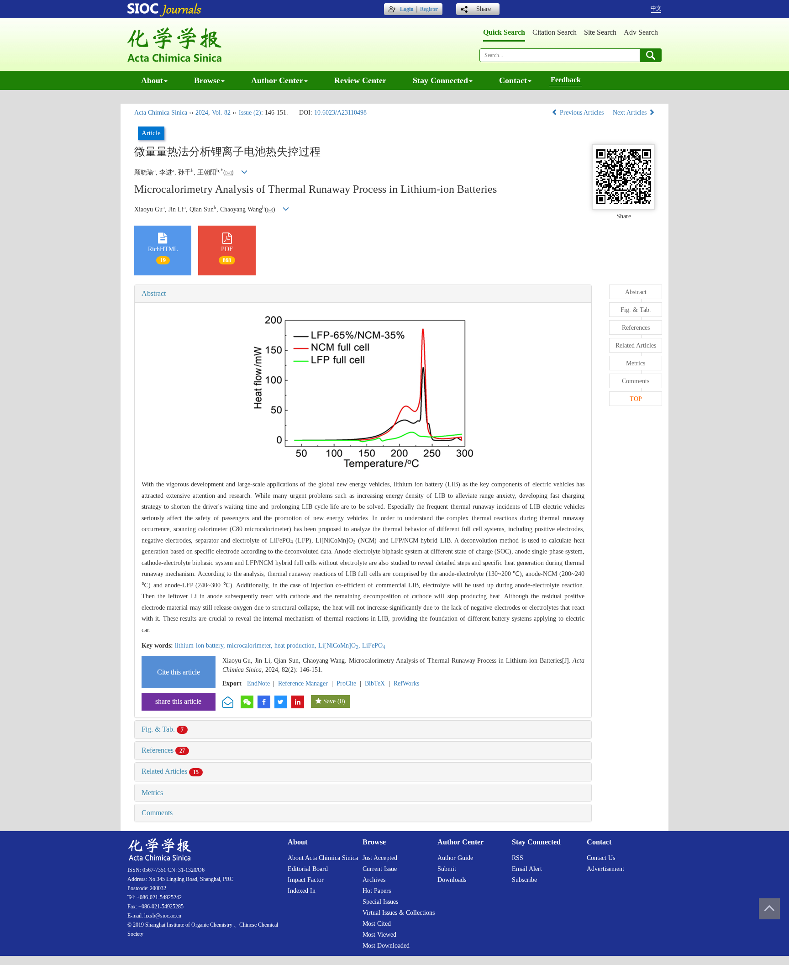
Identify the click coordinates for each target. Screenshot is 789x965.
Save (329, 701)
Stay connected (440, 80)
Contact (513, 80)
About (152, 80)
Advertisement (605, 868)
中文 (656, 8)
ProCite (346, 683)
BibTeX (375, 683)
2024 (201, 112)
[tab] (363, 293)
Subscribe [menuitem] (524, 879)
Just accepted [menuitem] (380, 857)
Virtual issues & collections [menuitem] (399, 912)
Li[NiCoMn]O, (340, 645)
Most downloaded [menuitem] (386, 945)
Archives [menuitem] (374, 879)
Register (429, 9)
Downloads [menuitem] (451, 879)
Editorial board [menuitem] (308, 868)
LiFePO (373, 645)
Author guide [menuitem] (455, 857)
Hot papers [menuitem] (377, 890)
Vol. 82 (221, 112)
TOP (636, 398)
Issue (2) (250, 112)
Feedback (566, 80)
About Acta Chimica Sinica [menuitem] (323, 857)
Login (407, 9)
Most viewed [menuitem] (379, 934)
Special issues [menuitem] (380, 901)
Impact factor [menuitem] (306, 879)
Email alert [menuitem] (527, 868)
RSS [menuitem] (517, 857)
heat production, (296, 645)
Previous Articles (581, 112)
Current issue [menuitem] (380, 868)
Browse (207, 80)
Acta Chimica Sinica (160, 112)
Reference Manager (303, 683)
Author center (277, 80)
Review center (360, 80)
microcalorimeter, (250, 645)
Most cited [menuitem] (377, 923)
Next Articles (630, 112)
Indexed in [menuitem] (302, 890)
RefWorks (406, 683)
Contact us (601, 857)
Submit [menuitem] (446, 868)
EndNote (258, 683)
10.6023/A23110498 (340, 112)
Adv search (641, 32)
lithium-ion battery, (201, 645)
